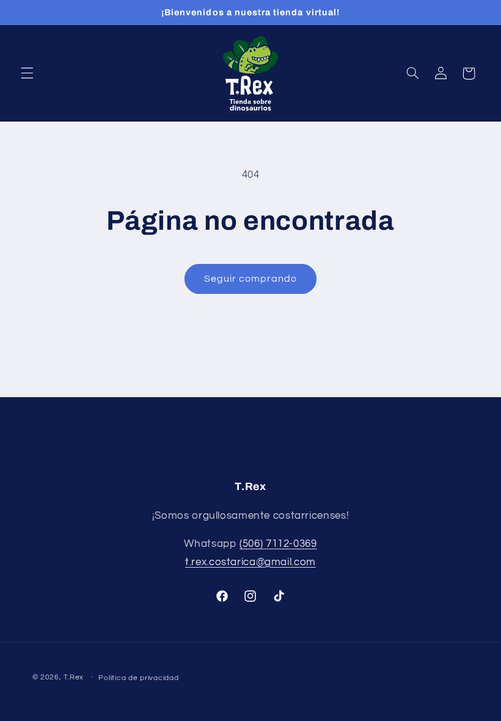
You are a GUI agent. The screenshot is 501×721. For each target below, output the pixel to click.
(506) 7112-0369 (278, 543)
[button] (27, 73)
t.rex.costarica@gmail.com (250, 562)
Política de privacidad (138, 678)
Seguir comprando (251, 279)
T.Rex (74, 677)
